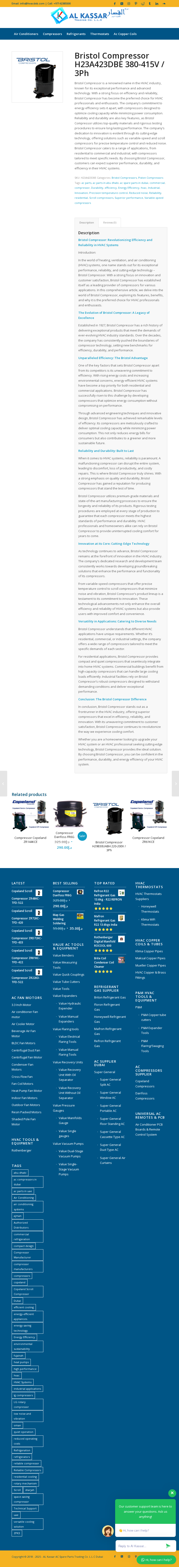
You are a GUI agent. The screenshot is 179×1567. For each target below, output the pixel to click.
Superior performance (129, 197)
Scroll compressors (101, 197)
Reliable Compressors (27, 1470)
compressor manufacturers (23, 1266)
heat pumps (21, 1362)
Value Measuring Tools (65, 964)
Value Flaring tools (66, 1029)
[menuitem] (26, 34)
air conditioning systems (23, 1206)
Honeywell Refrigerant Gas (110, 1019)
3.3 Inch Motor (21, 1005)
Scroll (17, 1490)
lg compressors (23, 1395)
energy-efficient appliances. (24, 1316)
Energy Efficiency (128, 187)
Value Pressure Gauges (64, 1107)
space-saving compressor (22, 1499)
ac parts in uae (23, 1191)
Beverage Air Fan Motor (24, 1033)
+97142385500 (62, 3)
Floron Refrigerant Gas (107, 1007)
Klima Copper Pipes (149, 951)
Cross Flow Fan (22, 1077)
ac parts (86, 183)
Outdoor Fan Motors (26, 1105)
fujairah (18, 1355)
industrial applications (27, 1388)
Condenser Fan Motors (22, 1066)
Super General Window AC (110, 1094)
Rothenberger (21, 1150)
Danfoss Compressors (145, 1095)
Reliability (155, 193)
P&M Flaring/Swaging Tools (152, 1046)
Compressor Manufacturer (22, 1255)
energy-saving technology (22, 1328)
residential (81, 197)
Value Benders (63, 955)
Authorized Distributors (21, 1225)
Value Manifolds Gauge (70, 1120)
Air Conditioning (24, 1197)
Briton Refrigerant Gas (110, 997)
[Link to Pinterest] (135, 3)
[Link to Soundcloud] (163, 3)
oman (17, 1425)
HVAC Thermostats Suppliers (148, 896)
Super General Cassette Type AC (112, 1134)
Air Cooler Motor (23, 1024)
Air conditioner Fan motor (25, 1014)
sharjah (29, 1490)
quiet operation (23, 1432)
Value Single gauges (67, 1133)
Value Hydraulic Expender (70, 1005)
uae (16, 1515)
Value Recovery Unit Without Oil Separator (70, 1093)
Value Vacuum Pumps (68, 1143)
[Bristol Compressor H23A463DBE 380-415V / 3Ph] (3, 783)
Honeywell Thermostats (150, 908)
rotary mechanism (25, 1483)
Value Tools (61, 989)
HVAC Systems (22, 1382)
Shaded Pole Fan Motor (24, 1121)
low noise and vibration (22, 1416)
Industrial (154, 187)
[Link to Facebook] (114, 3)
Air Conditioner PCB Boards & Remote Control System (149, 1129)
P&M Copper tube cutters (153, 1017)
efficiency (111, 187)
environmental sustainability (23, 1346)
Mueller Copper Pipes (150, 965)
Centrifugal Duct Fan (26, 1050)
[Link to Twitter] (121, 3)
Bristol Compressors (124, 177)
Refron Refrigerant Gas (107, 1043)
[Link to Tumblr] (149, 3)
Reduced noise (138, 193)
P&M (138, 1007)
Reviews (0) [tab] (109, 222)
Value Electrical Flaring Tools (69, 1039)
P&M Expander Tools (151, 1030)
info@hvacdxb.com (32, 3)
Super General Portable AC (110, 1108)
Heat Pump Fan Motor (27, 1091)
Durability (97, 187)
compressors (22, 1275)
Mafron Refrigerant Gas (107, 1031)
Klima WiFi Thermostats (150, 921)
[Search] (164, 45)
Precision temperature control (108, 193)
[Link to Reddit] (142, 3)
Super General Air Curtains (112, 1160)
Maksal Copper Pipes (150, 958)
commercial (157, 183)
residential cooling (25, 1476)
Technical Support (25, 1508)
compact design (24, 1246)
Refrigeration (22, 1450)
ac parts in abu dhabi (106, 183)
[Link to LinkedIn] (156, 3)
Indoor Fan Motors (25, 1098)
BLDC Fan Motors (23, 1043)
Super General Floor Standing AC (112, 1121)
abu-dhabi (20, 1172)
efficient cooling (24, 1307)
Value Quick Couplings (68, 974)
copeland (19, 1282)
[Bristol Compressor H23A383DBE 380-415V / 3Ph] (175, 783)
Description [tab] (86, 222)
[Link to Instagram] (128, 3)
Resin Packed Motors (26, 1112)
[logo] (89, 17)
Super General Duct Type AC (110, 1147)
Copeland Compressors (145, 1083)
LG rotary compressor (21, 1404)
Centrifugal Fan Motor (27, 1057)
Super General (104, 1072)
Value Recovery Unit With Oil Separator (70, 1075)
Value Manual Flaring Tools (68, 1052)
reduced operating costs (25, 1441)
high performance (25, 1369)
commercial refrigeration (22, 1236)
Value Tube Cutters (66, 982)
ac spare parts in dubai (134, 183)
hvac (144, 187)
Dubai (17, 1300)
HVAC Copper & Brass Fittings (150, 974)
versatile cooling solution (24, 1524)
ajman (17, 1216)
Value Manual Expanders (68, 1018)
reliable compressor (26, 1463)
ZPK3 (17, 1533)
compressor (82, 187)
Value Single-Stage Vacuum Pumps (69, 1169)
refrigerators (22, 1457)
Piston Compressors (150, 177)
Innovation (81, 193)
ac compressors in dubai (25, 1182)
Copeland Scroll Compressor (23, 1291)
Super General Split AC (110, 1081)
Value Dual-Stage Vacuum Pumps (71, 1153)
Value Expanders (65, 996)
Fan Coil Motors (22, 1084)
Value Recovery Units (68, 1062)
